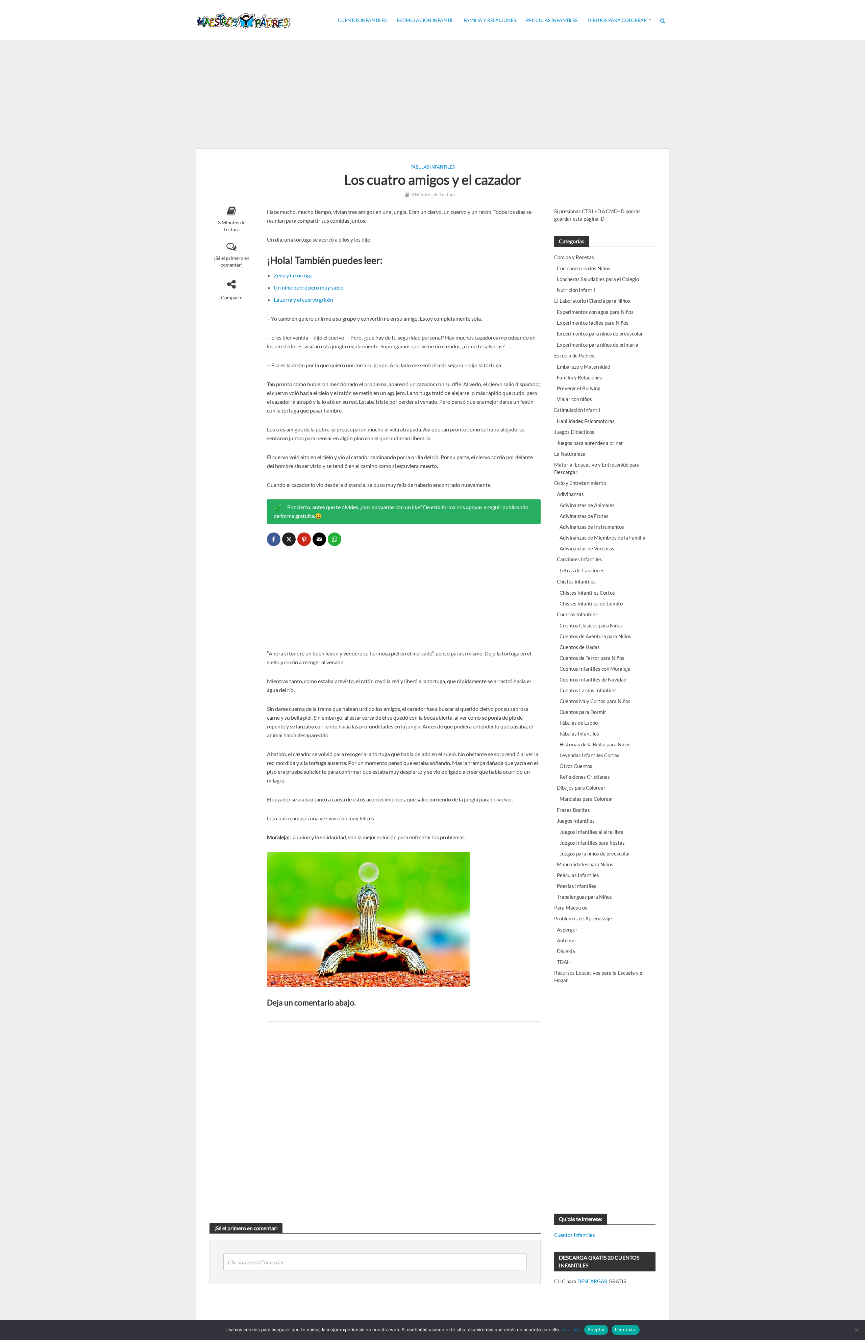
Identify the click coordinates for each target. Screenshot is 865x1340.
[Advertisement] (432, 94)
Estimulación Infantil (425, 20)
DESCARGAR (592, 1281)
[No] (856, 1329)
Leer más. (625, 1329)
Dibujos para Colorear (617, 20)
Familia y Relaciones (490, 20)
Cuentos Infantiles (362, 20)
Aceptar (596, 1329)
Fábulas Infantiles (433, 167)
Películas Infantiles (551, 20)
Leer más (571, 1329)
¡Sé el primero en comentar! (231, 261)
